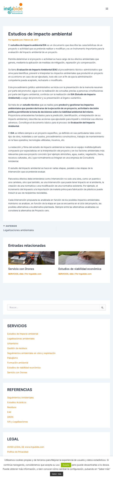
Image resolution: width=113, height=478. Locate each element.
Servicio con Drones (21, 268)
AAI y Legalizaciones (17, 421)
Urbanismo (12, 343)
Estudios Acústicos (16, 402)
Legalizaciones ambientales (21, 338)
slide (21, 274)
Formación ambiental (17, 362)
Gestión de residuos (17, 348)
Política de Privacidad (17, 452)
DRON (10, 417)
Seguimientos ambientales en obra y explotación (31, 353)
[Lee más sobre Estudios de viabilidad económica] (81, 258)
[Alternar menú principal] (107, 9)
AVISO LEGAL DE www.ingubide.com (25, 447)
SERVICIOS (13, 274)
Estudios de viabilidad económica (79, 268)
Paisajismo (12, 358)
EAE (9, 412)
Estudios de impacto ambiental (22, 333)
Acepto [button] (66, 465)
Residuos (11, 407)
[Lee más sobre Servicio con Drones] (31, 258)
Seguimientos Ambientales (20, 397)
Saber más (56, 474)
